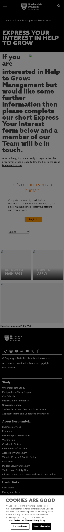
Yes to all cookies (42, 526)
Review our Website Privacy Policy (29, 520)
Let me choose (20, 526)
